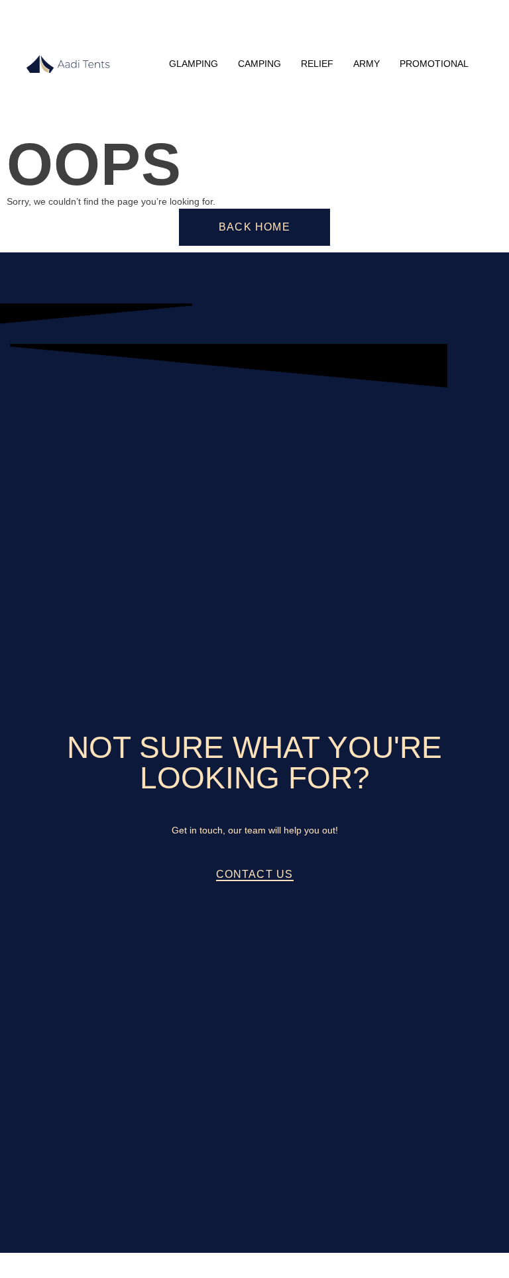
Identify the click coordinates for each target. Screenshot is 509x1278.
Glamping (193, 63)
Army (366, 63)
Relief (317, 63)
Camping (259, 63)
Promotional (434, 63)
